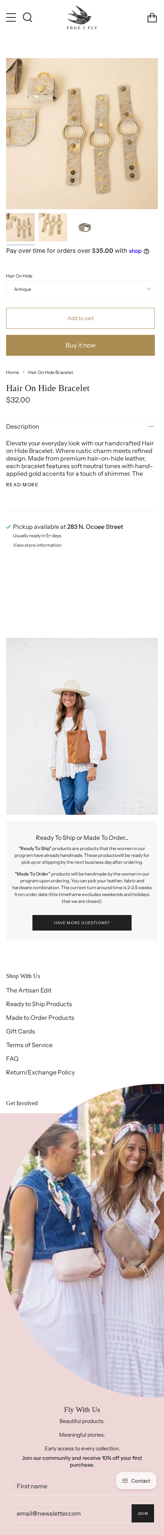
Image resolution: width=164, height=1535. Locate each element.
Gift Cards (20, 1031)
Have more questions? (82, 922)
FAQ (12, 1058)
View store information (37, 545)
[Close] (152, 1124)
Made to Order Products (40, 1017)
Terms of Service (29, 1045)
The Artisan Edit (28, 990)
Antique (22, 289)
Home (12, 372)
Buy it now (81, 345)
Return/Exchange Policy (40, 1072)
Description (22, 426)
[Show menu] (12, 17)
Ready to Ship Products (39, 1004)
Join (143, 1513)
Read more (22, 485)
